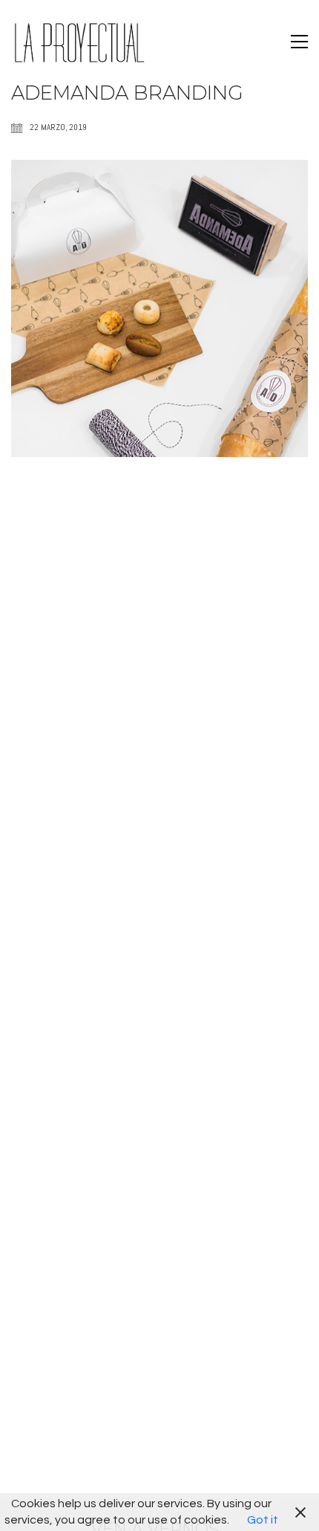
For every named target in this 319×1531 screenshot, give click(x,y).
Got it (262, 1520)
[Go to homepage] (78, 41)
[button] (299, 41)
